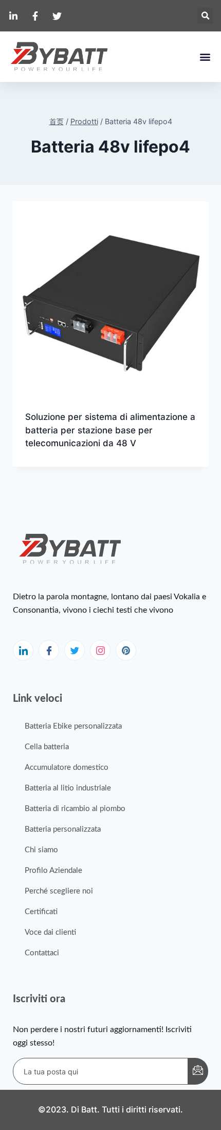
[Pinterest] (126, 650)
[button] (205, 16)
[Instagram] (100, 650)
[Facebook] (49, 650)
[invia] (198, 1071)
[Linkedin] (23, 650)
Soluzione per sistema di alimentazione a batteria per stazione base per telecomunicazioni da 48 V (110, 430)
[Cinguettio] (74, 650)
